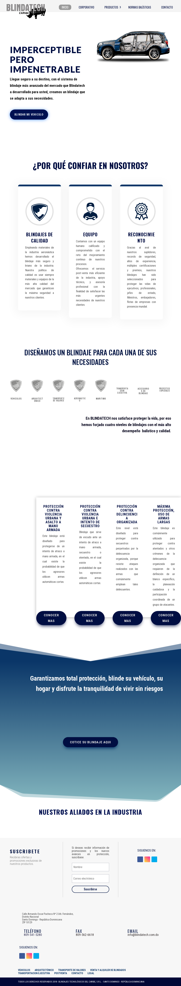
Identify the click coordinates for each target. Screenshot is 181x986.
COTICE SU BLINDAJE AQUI (90, 742)
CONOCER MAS (51, 618)
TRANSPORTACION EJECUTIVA (34, 973)
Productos (111, 7)
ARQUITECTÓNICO (44, 970)
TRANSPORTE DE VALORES (72, 970)
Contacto (167, 7)
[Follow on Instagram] (147, 859)
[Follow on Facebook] (140, 859)
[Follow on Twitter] (154, 859)
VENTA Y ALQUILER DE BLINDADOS (108, 970)
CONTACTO (77, 973)
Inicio (65, 7)
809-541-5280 (33, 935)
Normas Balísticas (139, 7)
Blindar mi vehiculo (28, 114)
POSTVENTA (60, 973)
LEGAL (90, 973)
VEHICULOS (24, 970)
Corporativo (86, 7)
